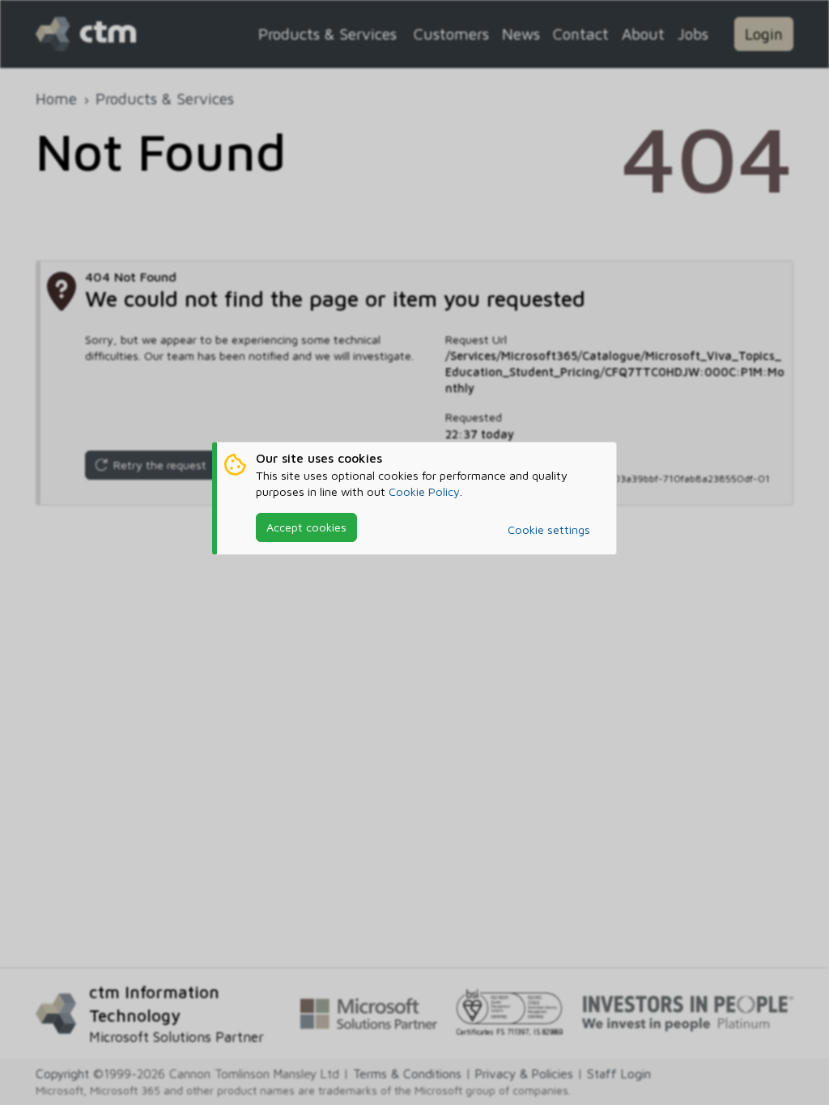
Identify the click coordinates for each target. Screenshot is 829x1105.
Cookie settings (549, 529)
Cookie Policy (424, 491)
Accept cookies (306, 527)
